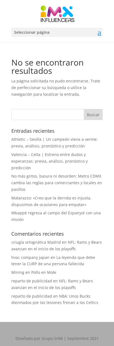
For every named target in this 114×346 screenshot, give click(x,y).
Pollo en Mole (43, 272)
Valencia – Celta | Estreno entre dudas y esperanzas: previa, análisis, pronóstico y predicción (49, 161)
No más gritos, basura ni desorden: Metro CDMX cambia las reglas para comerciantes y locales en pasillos (56, 182)
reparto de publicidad (31, 280)
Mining (17, 272)
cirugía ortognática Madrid (36, 242)
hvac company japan (30, 257)
